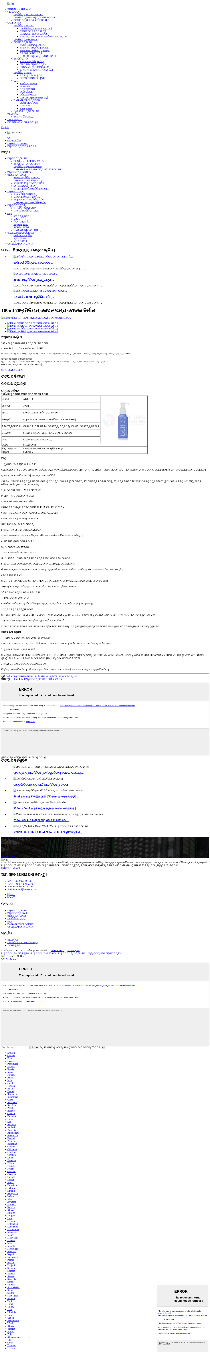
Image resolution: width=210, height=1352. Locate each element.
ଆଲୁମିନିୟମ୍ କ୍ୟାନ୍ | (17, 913)
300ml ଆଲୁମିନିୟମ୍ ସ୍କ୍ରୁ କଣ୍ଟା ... (34, 279)
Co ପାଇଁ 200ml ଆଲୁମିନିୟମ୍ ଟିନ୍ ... (34, 296)
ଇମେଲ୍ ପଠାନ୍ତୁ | (9, 958)
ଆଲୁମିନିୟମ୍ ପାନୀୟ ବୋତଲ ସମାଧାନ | (32, 20)
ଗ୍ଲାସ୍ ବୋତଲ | (27, 105)
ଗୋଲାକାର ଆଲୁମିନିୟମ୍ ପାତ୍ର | (35, 50)
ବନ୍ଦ (16, 80)
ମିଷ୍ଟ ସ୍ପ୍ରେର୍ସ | (27, 89)
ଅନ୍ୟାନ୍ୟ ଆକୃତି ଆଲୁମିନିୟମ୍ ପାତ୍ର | (38, 56)
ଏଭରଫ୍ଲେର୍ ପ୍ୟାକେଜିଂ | (19, 9)
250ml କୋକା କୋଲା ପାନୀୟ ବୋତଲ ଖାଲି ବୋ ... (41, 820)
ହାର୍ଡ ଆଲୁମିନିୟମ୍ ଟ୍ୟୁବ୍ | (31, 75)
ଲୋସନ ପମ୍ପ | (27, 86)
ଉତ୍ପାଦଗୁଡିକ (14, 22)
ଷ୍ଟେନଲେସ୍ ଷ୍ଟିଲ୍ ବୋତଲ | (27, 111)
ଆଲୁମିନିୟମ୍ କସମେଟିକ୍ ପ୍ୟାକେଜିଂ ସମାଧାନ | (35, 17)
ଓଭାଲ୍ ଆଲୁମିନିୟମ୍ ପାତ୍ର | (33, 45)
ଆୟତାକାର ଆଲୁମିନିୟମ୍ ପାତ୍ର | (35, 47)
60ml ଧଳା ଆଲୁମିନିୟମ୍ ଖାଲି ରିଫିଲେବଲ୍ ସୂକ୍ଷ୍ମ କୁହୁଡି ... (46, 796)
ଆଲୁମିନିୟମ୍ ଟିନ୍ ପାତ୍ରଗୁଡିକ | (15, 953)
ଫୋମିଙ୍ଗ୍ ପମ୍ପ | (28, 83)
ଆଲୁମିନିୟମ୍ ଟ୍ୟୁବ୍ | (23, 72)
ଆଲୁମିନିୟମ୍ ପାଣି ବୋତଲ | (44, 953)
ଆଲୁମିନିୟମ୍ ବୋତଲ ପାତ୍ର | (33, 31)
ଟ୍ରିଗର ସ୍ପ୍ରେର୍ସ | (28, 94)
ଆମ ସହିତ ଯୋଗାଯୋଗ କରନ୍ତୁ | (22, 122)
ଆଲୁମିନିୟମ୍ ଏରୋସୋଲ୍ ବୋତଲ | (36, 28)
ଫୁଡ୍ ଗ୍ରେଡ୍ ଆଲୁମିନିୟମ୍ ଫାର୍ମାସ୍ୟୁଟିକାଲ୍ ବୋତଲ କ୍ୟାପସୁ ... (49, 772)
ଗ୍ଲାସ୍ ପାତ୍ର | (26, 108)
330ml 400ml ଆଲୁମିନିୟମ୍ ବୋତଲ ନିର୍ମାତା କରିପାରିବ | (37, 679)
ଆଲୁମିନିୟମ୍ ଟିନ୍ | (22, 58)
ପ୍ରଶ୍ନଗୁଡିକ (13, 945)
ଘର (9, 137)
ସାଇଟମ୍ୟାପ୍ (73, 950)
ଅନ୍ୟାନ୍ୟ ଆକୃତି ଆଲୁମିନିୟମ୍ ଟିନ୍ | (36, 69)
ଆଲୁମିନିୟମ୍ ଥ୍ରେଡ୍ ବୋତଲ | (34, 34)
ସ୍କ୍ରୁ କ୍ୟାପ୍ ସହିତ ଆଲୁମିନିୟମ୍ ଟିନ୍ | (104, 953)
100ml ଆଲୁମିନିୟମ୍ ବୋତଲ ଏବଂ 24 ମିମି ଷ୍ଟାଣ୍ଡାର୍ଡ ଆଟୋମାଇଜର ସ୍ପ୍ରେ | (42, 676)
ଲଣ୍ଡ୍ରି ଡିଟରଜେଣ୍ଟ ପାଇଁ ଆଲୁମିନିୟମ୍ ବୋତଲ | (41, 784)
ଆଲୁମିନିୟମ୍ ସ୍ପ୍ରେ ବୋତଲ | (72, 953)
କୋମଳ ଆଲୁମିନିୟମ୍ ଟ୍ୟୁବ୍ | (33, 78)
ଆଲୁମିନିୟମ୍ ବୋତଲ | (24, 25)
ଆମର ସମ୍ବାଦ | (14, 119)
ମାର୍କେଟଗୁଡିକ (13, 11)
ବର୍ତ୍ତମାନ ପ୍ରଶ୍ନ (9, 857)
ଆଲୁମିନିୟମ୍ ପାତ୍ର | (23, 42)
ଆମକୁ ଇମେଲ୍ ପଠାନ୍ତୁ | (12, 370)
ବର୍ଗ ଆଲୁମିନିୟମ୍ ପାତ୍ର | (31, 53)
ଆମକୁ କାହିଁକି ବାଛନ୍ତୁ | (24, 116)
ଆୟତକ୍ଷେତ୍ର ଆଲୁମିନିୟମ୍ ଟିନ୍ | (35, 67)
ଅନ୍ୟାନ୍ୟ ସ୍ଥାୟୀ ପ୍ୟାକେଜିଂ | (28, 100)
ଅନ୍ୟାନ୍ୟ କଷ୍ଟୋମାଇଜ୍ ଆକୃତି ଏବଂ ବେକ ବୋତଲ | (44, 36)
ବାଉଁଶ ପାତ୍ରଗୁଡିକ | (29, 103)
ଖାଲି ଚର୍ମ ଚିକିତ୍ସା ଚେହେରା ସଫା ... (33, 262)
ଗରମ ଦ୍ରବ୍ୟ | (58, 950)
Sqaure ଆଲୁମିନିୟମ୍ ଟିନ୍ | (32, 61)
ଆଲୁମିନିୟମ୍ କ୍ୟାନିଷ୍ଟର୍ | (26, 39)
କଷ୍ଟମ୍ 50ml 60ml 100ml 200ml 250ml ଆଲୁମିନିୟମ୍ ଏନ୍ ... (49, 832)
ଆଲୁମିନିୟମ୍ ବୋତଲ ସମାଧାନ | (28, 14)
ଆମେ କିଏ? (12, 114)
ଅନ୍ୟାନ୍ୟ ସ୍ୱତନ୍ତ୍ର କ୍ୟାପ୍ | (34, 97)
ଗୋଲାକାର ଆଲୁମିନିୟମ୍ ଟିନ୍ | (33, 64)
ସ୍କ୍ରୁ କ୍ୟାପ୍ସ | (27, 91)
